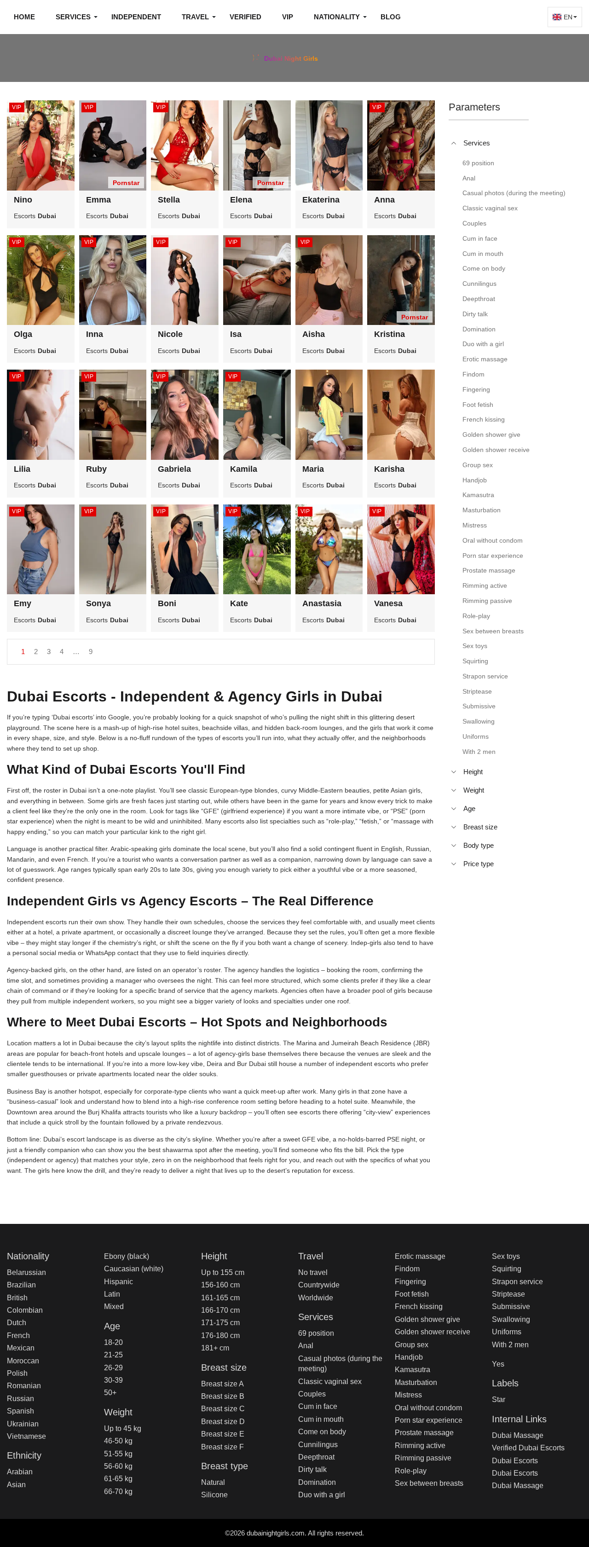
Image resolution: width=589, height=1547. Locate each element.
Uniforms (506, 1332)
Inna (94, 334)
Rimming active (420, 1445)
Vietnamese (26, 1436)
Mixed (114, 1306)
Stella (169, 199)
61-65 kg (118, 1479)
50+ (110, 1392)
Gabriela (174, 469)
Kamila (243, 469)
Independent (136, 17)
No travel (313, 1272)
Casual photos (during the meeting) (340, 1364)
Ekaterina (321, 199)
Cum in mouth (321, 1419)
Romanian (24, 1386)
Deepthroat (316, 1457)
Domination (317, 1482)
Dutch (16, 1323)
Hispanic (118, 1282)
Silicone (214, 1495)
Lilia (22, 469)
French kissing (419, 1306)
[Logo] (294, 57)
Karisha (389, 469)
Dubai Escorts (515, 1461)
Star (498, 1399)
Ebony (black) (126, 1256)
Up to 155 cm (222, 1272)
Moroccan (23, 1361)
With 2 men (510, 1345)
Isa (236, 334)
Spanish (20, 1411)
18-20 (113, 1342)
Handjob (409, 1357)
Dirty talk (312, 1469)
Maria (313, 469)
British (17, 1298)
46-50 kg (118, 1441)
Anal (305, 1346)
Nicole (170, 334)
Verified (245, 17)
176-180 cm (220, 1335)
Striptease (508, 1294)
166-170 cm (220, 1310)
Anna (384, 199)
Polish (17, 1373)
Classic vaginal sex (330, 1381)
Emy (22, 603)
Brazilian (21, 1285)
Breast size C (223, 1409)
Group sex (411, 1345)
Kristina (389, 334)
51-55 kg (118, 1454)
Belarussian (26, 1272)
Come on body (322, 1432)
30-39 (113, 1380)
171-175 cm (220, 1323)
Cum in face (317, 1406)
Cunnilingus (318, 1445)
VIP (287, 17)
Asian (16, 1485)
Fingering (410, 1282)
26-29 (113, 1368)
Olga (23, 334)
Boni (167, 603)
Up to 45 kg (122, 1428)
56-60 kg (118, 1466)
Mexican (21, 1348)
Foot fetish (412, 1294)
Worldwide (315, 1298)
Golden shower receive (432, 1332)
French (18, 1335)
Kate (239, 603)
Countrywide (319, 1285)
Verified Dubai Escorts (528, 1448)
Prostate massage (424, 1433)
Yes (498, 1364)
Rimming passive (423, 1458)
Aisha (313, 334)
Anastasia (321, 603)
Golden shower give (427, 1319)
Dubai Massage (517, 1435)
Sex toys (506, 1256)
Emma (98, 199)
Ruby (96, 469)
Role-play (411, 1471)
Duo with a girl (321, 1495)
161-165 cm (220, 1298)
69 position (316, 1333)
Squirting (506, 1269)
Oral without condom (428, 1408)
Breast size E (222, 1434)
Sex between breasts (429, 1483)
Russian (20, 1398)
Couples (312, 1394)
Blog (391, 17)
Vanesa (388, 603)
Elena (241, 199)
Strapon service (517, 1282)
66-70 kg (118, 1491)
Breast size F (222, 1447)
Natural (213, 1482)
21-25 (113, 1355)
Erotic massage (420, 1256)
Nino (23, 199)
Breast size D (223, 1421)
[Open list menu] (454, 771)
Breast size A (222, 1384)
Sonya (98, 603)
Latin (112, 1294)
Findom (407, 1269)
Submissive (511, 1306)
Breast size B (222, 1396)
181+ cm (215, 1348)
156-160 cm (220, 1285)
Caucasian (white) (133, 1269)
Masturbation (416, 1382)
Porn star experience (428, 1420)
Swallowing (511, 1319)
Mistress (408, 1395)
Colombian (25, 1310)
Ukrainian (23, 1424)
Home (24, 17)
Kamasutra (412, 1369)
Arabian (20, 1472)
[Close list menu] (454, 143)
